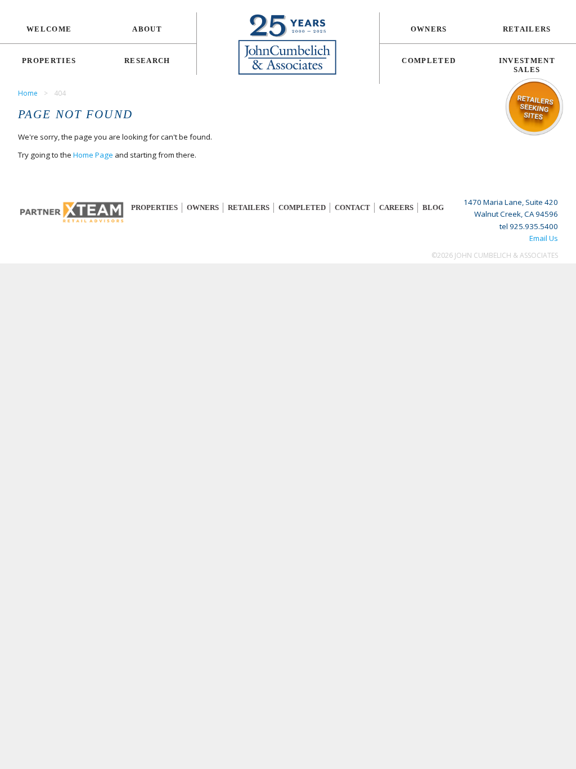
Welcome (48, 29)
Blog (433, 207)
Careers (396, 207)
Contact (352, 207)
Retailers (527, 29)
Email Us (543, 238)
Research (147, 60)
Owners (429, 29)
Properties (49, 60)
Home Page (93, 155)
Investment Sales (527, 65)
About (147, 29)
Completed (429, 60)
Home (28, 93)
